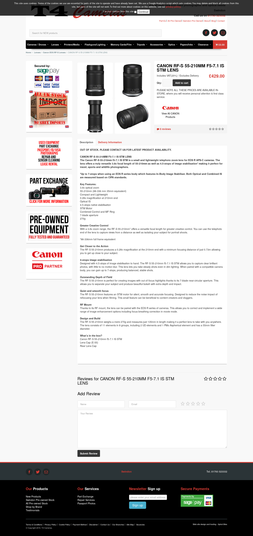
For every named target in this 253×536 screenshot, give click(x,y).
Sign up (137, 505)
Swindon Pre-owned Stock (40, 500)
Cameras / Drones (37, 44)
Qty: (159, 82)
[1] (182, 403)
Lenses (55, 44)
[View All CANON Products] (170, 107)
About (207, 21)
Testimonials (32, 510)
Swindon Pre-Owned (192, 21)
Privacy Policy (50, 524)
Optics (172, 44)
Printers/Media (72, 44)
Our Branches (118, 524)
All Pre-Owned (174, 21)
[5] (203, 403)
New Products (33, 496)
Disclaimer (93, 524)
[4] (198, 403)
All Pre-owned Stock (37, 503)
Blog (213, 21)
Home (28, 52)
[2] (187, 403)
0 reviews (165, 129)
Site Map (130, 524)
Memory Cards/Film (121, 44)
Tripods (141, 44)
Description (86, 142)
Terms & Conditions (34, 524)
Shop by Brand (34, 506)
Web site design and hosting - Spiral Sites (210, 524)
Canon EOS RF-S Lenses (54, 52)
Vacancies (140, 524)
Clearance (203, 44)
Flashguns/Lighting (95, 44)
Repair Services (86, 500)
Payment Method (80, 524)
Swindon (126, 471)
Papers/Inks (186, 44)
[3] (193, 403)
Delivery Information (110, 142)
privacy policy (173, 7)
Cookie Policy (64, 524)
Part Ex (162, 21)
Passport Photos (86, 503)
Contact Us (105, 524)
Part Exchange (85, 496)
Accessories (157, 44)
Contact (221, 21)
